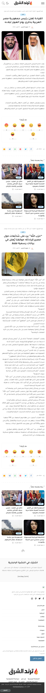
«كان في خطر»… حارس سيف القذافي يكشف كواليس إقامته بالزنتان (14, 184)
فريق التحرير (24, 27)
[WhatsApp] (15, 149)
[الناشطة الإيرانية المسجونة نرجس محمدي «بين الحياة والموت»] (34, 201)
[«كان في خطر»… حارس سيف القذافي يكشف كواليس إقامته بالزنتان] (12, 171)
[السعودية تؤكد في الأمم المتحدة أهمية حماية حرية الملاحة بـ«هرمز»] (34, 171)
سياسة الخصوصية (18, 686)
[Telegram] (9, 149)
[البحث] (4, 3)
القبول (5, 690)
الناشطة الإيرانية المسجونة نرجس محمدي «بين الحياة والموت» (34, 213)
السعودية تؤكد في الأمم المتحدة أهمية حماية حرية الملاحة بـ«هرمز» (35, 184)
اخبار (23, 14)
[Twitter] (26, 149)
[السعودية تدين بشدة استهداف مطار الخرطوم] (12, 201)
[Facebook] (31, 149)
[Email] (4, 149)
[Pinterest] (20, 149)
